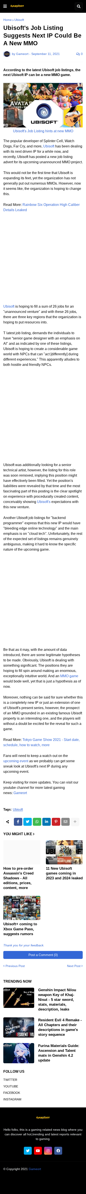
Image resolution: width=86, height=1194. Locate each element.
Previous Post (15, 965)
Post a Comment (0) (43, 955)
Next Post (73, 965)
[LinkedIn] (46, 822)
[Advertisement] (43, 261)
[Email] (65, 822)
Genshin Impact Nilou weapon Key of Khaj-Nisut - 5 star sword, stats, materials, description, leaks (57, 999)
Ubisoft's (43, 502)
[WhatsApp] (37, 822)
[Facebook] (18, 822)
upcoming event (15, 761)
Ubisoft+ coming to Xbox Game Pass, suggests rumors (20, 929)
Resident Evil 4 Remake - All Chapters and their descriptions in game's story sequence (60, 1027)
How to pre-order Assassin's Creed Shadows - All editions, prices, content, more (18, 878)
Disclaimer (68, 1181)
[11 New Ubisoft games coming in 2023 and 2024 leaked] (64, 852)
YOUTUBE (10, 1086)
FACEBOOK (11, 1092)
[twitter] (28, 1151)
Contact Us (50, 1186)
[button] (5, 6)
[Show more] (75, 822)
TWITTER (10, 1079)
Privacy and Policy (25, 1186)
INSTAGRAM (12, 1099)
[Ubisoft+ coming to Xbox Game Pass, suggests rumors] (21, 908)
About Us (17, 1181)
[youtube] (38, 1151)
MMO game (69, 676)
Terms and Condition (42, 1181)
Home (7, 19)
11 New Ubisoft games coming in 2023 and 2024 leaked (64, 873)
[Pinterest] (56, 822)
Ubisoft (19, 19)
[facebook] (58, 1151)
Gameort (20, 793)
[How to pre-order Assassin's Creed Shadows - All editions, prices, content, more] (21, 852)
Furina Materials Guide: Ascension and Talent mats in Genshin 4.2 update (58, 1053)
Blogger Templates (51, 1173)
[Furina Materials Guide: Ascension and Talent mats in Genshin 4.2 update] (18, 1053)
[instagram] (48, 1151)
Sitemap (68, 1186)
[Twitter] (27, 822)
